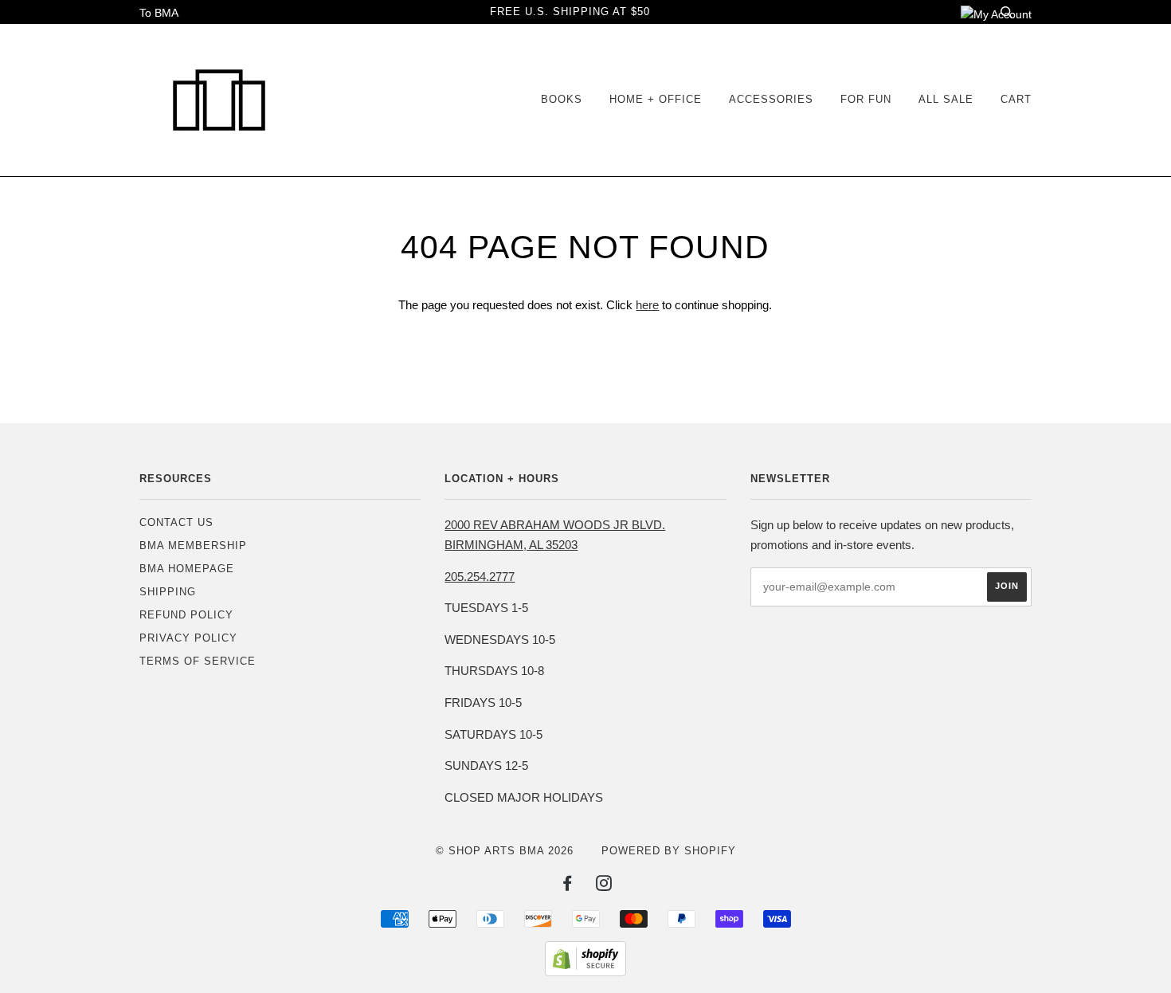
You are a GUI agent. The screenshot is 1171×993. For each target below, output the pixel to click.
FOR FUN (865, 99)
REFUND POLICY (186, 615)
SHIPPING (167, 592)
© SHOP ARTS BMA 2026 (505, 851)
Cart (1016, 99)
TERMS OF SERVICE (197, 661)
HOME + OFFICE (655, 99)
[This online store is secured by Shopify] (585, 972)
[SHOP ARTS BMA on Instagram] (604, 886)
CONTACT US (176, 522)
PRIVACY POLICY (188, 638)
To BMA (158, 12)
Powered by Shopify (668, 851)
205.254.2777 (480, 576)
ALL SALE (945, 99)
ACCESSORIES (771, 99)
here (647, 305)
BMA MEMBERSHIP (193, 545)
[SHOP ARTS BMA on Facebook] (567, 886)
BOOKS (561, 99)
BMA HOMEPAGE (186, 569)
